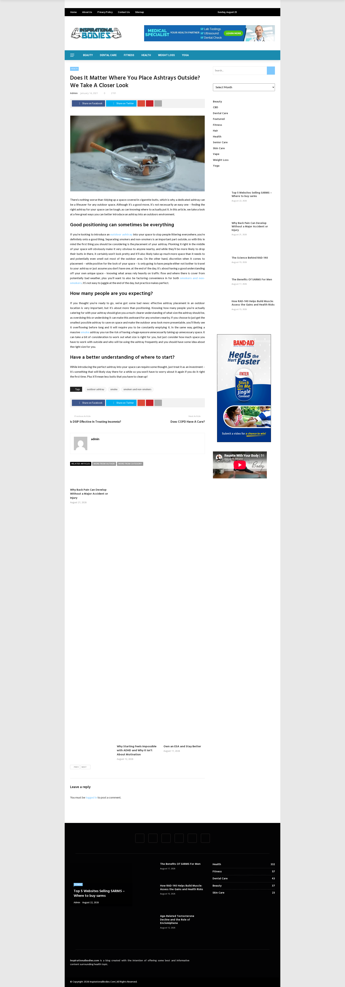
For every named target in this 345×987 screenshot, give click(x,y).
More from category (130, 464)
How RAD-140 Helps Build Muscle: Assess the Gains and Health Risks (253, 303)
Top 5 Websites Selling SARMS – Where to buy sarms (252, 195)
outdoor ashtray (121, 234)
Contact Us (124, 12)
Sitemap (139, 12)
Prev (76, 767)
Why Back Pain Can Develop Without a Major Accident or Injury (113, 4)
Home (73, 12)
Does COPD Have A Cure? (188, 421)
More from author (104, 464)
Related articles (81, 464)
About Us (87, 12)
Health (146, 55)
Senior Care (220, 142)
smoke (84, 332)
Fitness (129, 55)
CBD (215, 107)
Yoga (185, 55)
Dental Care (108, 55)
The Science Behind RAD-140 (250, 258)
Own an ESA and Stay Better (182, 746)
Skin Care (219, 148)
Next (84, 767)
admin (74, 93)
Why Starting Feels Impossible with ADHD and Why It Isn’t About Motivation (137, 750)
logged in (91, 797)
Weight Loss (166, 55)
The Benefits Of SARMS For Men (252, 279)
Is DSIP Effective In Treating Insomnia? (95, 421)
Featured (219, 119)
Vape (216, 154)
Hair (215, 131)
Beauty (88, 55)
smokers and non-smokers (137, 389)
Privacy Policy (104, 12)
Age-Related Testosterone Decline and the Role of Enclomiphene (177, 919)
